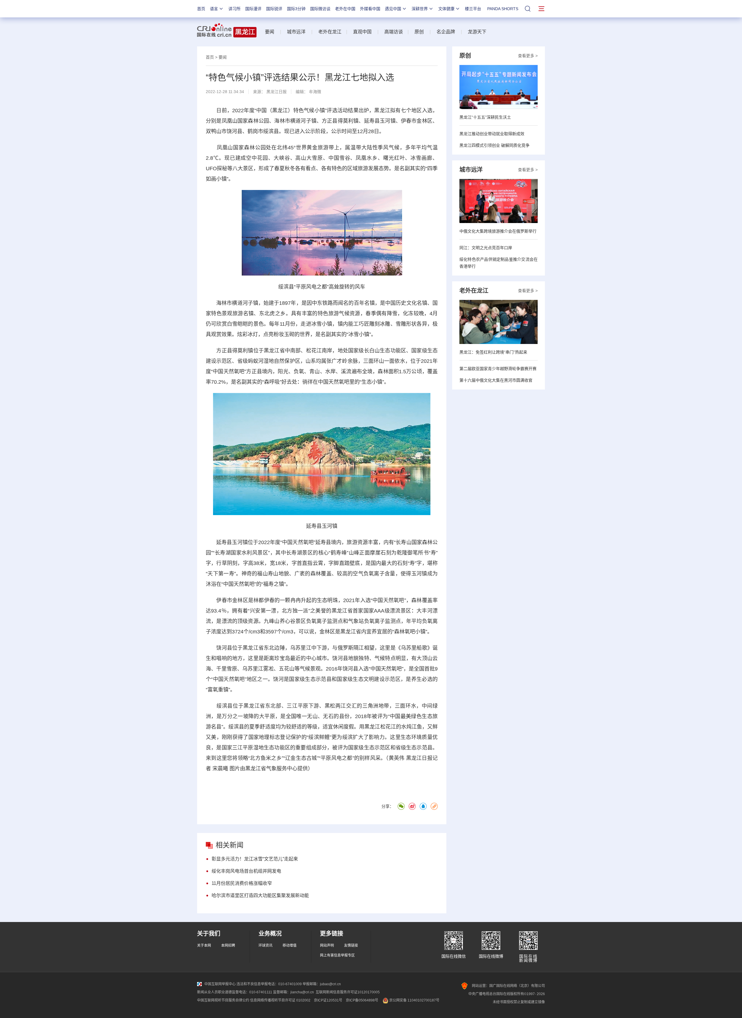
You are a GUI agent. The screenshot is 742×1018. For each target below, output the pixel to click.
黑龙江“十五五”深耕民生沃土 (485, 117)
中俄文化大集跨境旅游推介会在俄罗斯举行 (498, 231)
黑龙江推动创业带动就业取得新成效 (491, 133)
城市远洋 (296, 31)
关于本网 (204, 945)
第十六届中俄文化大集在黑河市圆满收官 (495, 380)
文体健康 (446, 8)
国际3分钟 (296, 8)
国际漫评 (253, 8)
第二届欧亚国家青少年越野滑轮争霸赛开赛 (498, 368)
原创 (419, 31)
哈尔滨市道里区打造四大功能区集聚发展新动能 (260, 895)
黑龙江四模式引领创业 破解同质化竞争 (494, 145)
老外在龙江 (329, 31)
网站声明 (327, 945)
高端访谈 (393, 31)
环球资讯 (265, 945)
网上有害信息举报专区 (337, 955)
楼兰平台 (473, 8)
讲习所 (234, 8)
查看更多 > (528, 55)
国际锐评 (274, 8)
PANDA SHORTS (502, 8)
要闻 (269, 31)
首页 (201, 8)
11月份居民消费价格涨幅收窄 (242, 883)
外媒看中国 (370, 8)
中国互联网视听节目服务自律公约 (223, 1000)
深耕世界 (420, 8)
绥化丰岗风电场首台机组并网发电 (246, 871)
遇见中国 (393, 8)
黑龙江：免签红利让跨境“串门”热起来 (493, 352)
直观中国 (362, 31)
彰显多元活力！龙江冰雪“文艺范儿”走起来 (255, 858)
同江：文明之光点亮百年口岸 (485, 247)
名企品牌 (446, 31)
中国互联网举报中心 (220, 984)
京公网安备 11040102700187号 (413, 1000)
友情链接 (351, 945)
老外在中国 (345, 8)
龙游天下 (477, 31)
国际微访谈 (320, 8)
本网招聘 (228, 945)
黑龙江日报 (276, 91)
